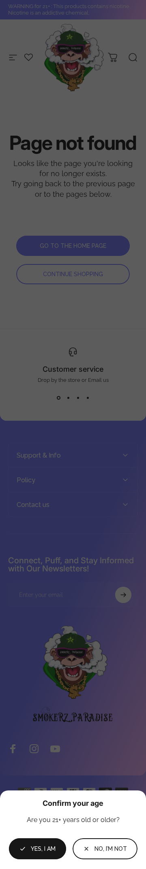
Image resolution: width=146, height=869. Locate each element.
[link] (105, 848)
